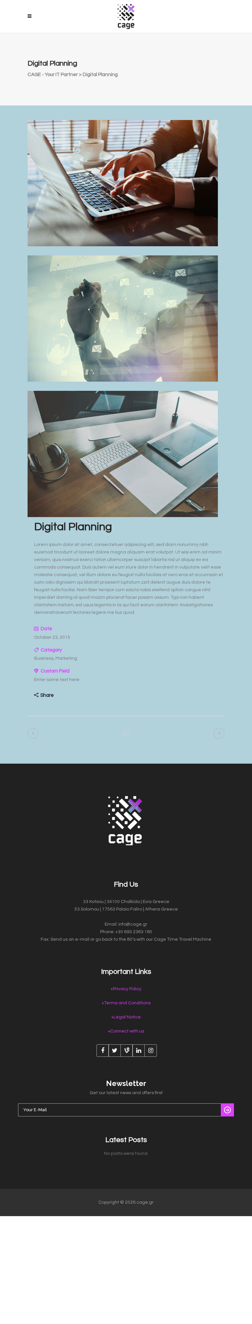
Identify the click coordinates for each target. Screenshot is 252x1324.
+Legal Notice (126, 1017)
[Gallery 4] (123, 245)
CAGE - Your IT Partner (53, 74)
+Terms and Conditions (126, 1003)
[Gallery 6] (123, 515)
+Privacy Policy (126, 989)
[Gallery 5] (123, 380)
